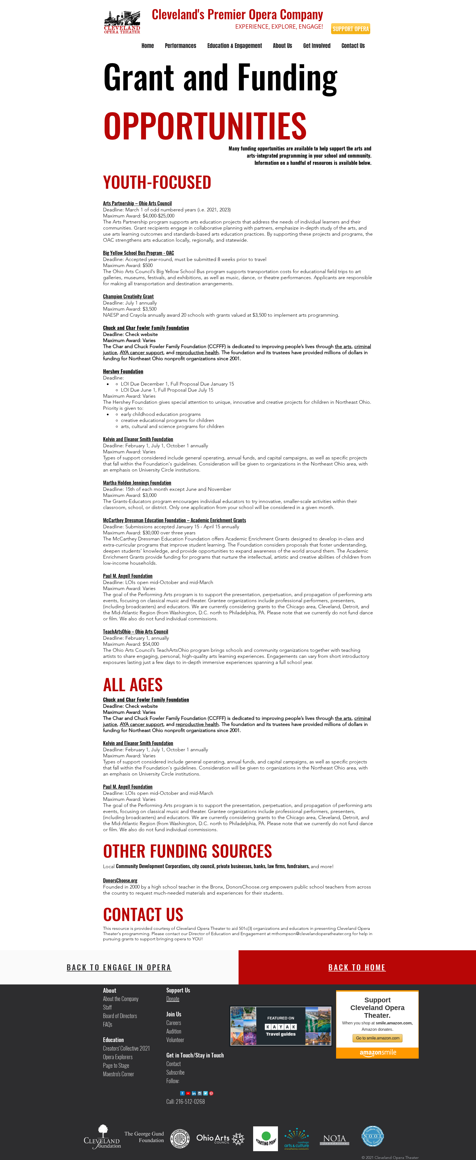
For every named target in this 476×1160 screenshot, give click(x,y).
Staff (107, 1007)
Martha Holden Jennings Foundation (137, 482)
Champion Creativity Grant (128, 296)
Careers (173, 1022)
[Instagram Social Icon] (200, 1093)
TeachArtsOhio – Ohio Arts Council (135, 631)
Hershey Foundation (123, 371)
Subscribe (175, 1072)
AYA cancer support (141, 352)
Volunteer (175, 1039)
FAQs (107, 1024)
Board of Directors (120, 1015)
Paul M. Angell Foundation (128, 575)
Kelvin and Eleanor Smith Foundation (138, 439)
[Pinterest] (211, 1093)
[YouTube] (188, 1093)
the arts (343, 346)
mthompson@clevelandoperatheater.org (311, 933)
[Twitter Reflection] (205, 1093)
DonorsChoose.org (120, 880)
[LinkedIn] (194, 1093)
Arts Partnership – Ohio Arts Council (137, 203)
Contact (173, 1063)
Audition (173, 1031)
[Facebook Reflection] (182, 1093)
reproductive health (197, 352)
